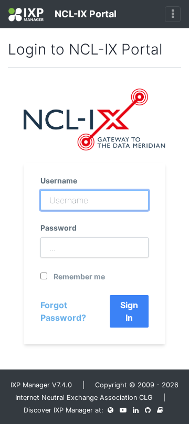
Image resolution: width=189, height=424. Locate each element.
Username (58, 180)
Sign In (129, 311)
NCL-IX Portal (84, 13)
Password (58, 227)
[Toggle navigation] (173, 14)
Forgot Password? (63, 311)
